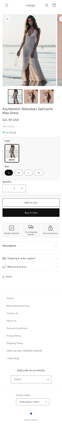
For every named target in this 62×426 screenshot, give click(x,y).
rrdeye (33, 420)
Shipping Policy (15, 343)
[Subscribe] (47, 379)
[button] (6, 5)
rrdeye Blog (13, 358)
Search (10, 298)
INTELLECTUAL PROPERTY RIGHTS (24, 350)
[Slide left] (3, 97)
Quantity (6, 181)
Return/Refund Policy (18, 305)
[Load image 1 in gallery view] (15, 96)
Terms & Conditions (17, 328)
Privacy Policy (14, 335)
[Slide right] (58, 97)
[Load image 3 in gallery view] (47, 96)
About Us (12, 320)
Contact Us (12, 313)
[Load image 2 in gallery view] (31, 96)
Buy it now (31, 212)
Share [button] (9, 276)
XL (39, 172)
